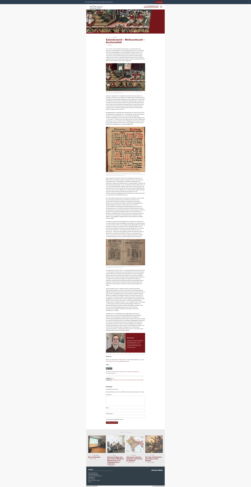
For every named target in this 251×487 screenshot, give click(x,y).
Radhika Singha (131, 462)
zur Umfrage (159, 2)
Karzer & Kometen (94, 457)
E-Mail (89, 481)
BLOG (145, 6)
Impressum (88, 486)
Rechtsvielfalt (140, 380)
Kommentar (109, 394)
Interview (134, 455)
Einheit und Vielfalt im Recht (151, 7)
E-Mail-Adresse (109, 413)
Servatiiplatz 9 (91, 477)
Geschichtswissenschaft (124, 380)
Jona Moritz (110, 45)
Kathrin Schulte (93, 458)
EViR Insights (96, 455)
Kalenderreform (133, 380)
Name (107, 407)
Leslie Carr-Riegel (150, 462)
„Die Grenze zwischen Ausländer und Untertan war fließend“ (134, 458)
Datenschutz (94, 486)
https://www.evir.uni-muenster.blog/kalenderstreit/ (117, 361)
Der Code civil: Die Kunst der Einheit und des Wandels (153, 458)
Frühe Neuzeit (116, 380)
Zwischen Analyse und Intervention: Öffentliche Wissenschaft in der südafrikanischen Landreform (115, 460)
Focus (115, 37)
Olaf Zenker (111, 465)
